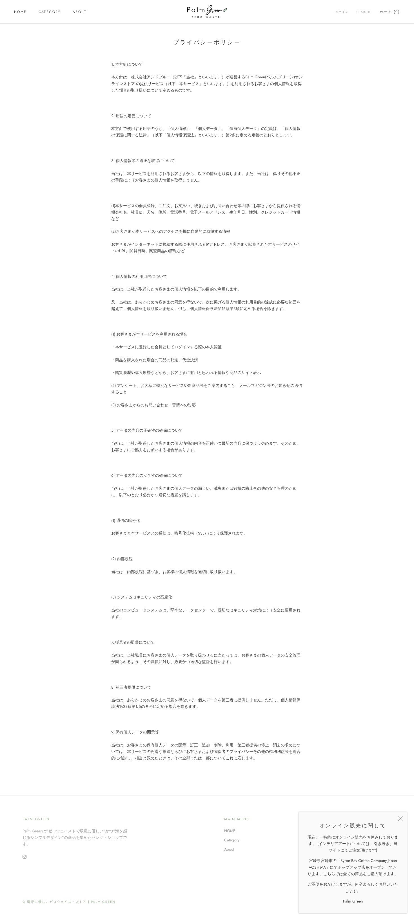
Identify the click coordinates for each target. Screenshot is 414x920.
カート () (390, 11)
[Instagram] (24, 856)
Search (364, 12)
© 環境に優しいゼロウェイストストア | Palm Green (69, 901)
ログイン (342, 12)
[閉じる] (400, 818)
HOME (20, 11)
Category (50, 11)
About (80, 11)
